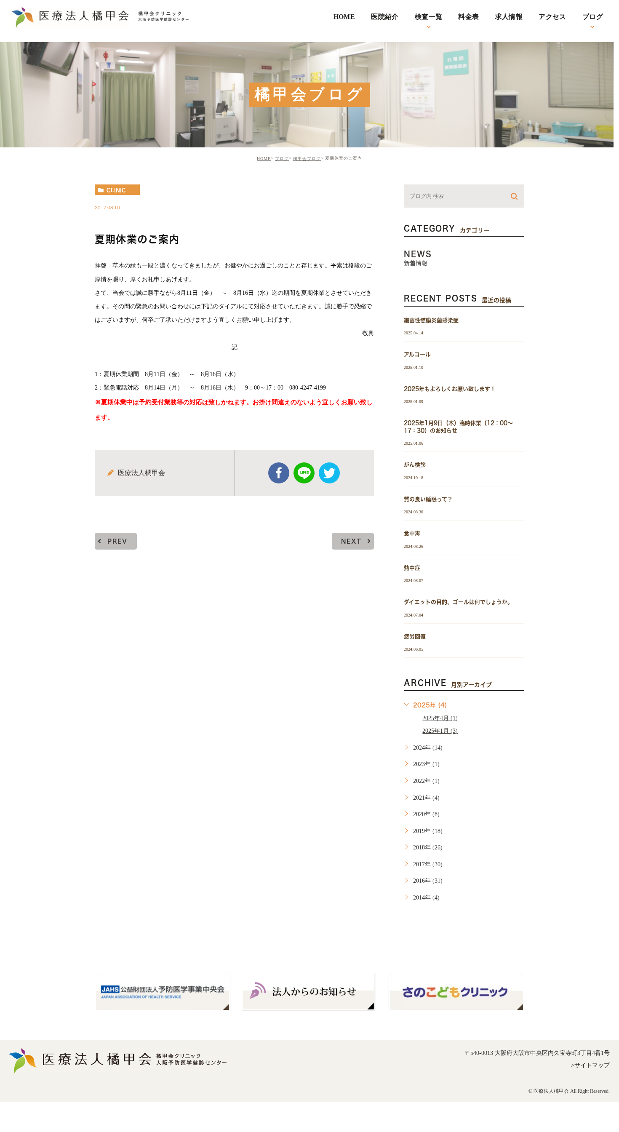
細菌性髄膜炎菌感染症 (431, 320)
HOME (264, 158)
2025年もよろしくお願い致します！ (450, 388)
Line (304, 472)
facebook (278, 472)
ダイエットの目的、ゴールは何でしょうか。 (458, 602)
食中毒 (412, 533)
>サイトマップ (590, 1065)
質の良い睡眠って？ (428, 499)
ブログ (282, 158)
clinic (116, 189)
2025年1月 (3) (440, 731)
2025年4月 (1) (440, 718)
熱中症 (412, 567)
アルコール (417, 354)
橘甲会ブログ (307, 158)
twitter (329, 472)
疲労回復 (415, 636)
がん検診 (415, 464)
